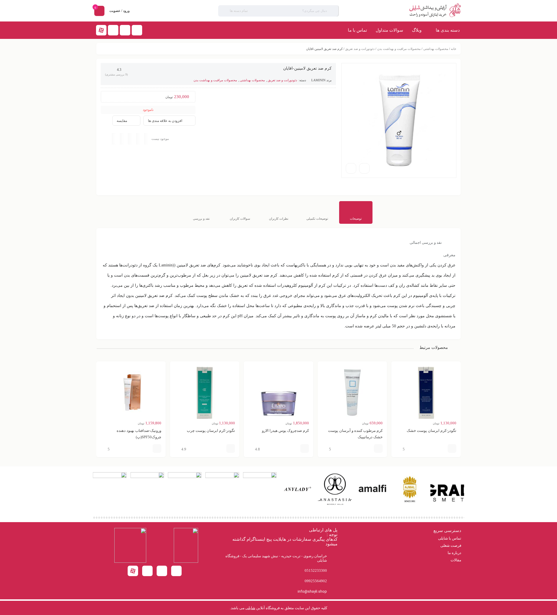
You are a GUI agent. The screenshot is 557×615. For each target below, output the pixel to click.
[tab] (355, 212)
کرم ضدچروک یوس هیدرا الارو (285, 430)
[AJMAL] (409, 505)
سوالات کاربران (240, 218)
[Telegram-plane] (137, 30)
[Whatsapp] (113, 30)
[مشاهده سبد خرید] (99, 11)
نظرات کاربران (278, 218)
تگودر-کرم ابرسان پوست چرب (211, 430)
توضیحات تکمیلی (317, 218)
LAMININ (318, 80)
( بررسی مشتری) (116, 74)
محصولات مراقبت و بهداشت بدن (399, 49)
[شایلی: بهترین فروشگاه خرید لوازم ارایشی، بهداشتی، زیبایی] (415, 11)
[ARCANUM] (259, 477)
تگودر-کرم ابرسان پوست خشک (431, 430)
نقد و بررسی (201, 218)
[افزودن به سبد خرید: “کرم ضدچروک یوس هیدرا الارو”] (304, 448)
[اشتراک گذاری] (364, 168)
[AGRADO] (447, 505)
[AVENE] (147, 477)
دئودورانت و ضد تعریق (360, 49)
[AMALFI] (372, 505)
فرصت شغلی (450, 545)
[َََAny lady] (297, 505)
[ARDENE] (222, 477)
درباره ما (454, 553)
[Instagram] (125, 30)
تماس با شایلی (449, 538)
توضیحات (356, 218)
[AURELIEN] (185, 477)
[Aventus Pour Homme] (109, 477)
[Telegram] (147, 571)
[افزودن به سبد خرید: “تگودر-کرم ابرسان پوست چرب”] (230, 448)
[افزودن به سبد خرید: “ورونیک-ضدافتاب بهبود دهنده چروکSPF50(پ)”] (157, 448)
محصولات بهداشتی (435, 49)
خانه (453, 49)
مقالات (456, 560)
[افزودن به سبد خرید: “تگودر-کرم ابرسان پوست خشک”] (452, 448)
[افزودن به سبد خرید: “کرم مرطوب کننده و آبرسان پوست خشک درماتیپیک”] (378, 448)
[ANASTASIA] (335, 505)
